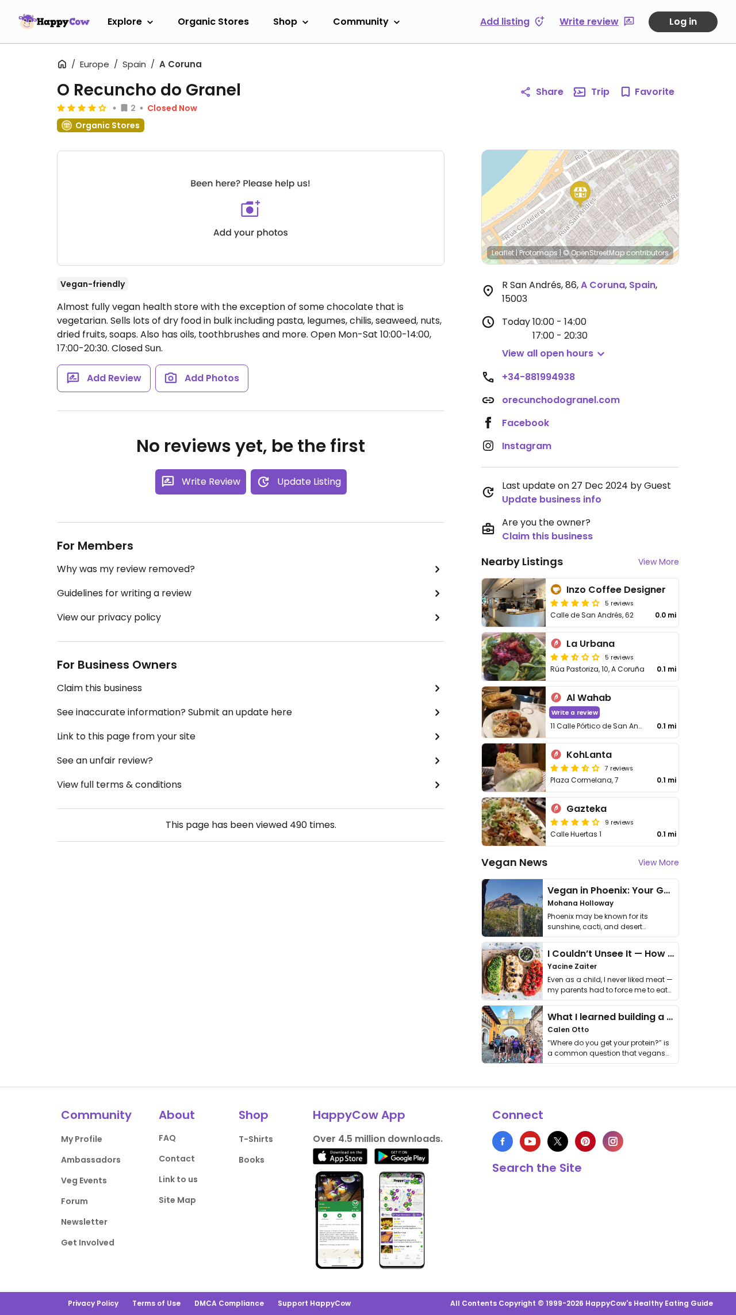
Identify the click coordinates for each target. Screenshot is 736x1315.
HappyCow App (359, 1115)
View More (658, 562)
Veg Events (84, 1180)
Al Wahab (588, 697)
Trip (600, 91)
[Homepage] (54, 21)
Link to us (178, 1179)
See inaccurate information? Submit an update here (174, 712)
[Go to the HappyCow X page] (557, 1141)
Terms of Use (156, 1303)
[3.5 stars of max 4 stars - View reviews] (575, 767)
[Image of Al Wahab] (514, 712)
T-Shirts (256, 1139)
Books (251, 1160)
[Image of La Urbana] (514, 656)
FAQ (167, 1138)
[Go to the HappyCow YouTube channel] (530, 1141)
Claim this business (99, 688)
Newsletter (84, 1222)
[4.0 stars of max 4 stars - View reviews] (575, 821)
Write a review (574, 712)
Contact (177, 1158)
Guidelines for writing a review (124, 593)
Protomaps (538, 253)
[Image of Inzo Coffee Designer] (514, 602)
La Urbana (590, 643)
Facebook (525, 423)
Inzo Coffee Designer (616, 589)
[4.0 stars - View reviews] (82, 107)
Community (361, 21)
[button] (580, 194)
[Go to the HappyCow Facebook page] (502, 1141)
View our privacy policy (109, 617)
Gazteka (586, 808)
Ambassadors (91, 1160)
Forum (74, 1201)
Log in (683, 21)
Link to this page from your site (126, 736)
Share (550, 91)
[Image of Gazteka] (514, 822)
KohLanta (589, 754)
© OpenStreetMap (593, 253)
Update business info (551, 499)
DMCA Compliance (229, 1303)
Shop (285, 21)
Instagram (526, 446)
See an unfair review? (105, 760)
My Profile (81, 1139)
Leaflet (503, 253)
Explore (125, 21)
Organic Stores (213, 21)
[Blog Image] (512, 908)
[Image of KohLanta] (514, 767)
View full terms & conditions (119, 784)
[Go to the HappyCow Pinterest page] (585, 1141)
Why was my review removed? (126, 569)
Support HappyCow (314, 1303)
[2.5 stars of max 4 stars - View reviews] (575, 656)
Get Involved (87, 1242)
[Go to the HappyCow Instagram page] (613, 1141)
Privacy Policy (93, 1303)
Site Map (177, 1200)
